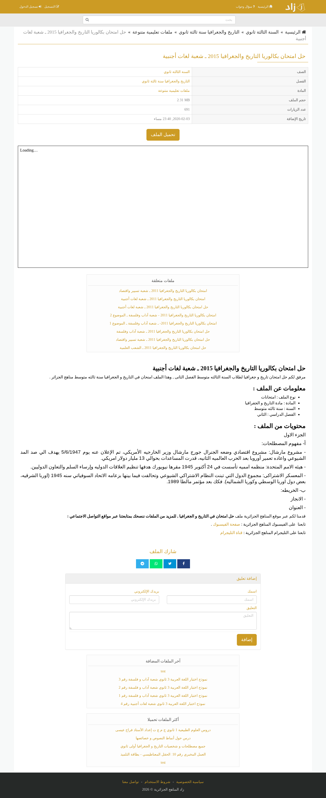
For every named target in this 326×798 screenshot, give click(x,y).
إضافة (246, 639)
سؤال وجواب (244, 6)
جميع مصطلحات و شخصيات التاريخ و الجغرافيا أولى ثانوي (163, 746)
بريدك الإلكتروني (146, 591)
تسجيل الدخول (29, 6)
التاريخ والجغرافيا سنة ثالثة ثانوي (209, 32)
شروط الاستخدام (157, 782)
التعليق (252, 608)
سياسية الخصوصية (190, 782)
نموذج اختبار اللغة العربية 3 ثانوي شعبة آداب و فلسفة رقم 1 (163, 696)
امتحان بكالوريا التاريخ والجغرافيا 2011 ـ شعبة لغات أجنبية (163, 299)
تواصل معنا (130, 782)
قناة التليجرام (231, 532)
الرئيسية (263, 6)
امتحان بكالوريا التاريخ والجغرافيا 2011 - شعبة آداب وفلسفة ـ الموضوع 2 (163, 315)
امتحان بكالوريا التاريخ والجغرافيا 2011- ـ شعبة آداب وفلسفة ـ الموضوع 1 (163, 323)
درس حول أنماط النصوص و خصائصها (163, 738)
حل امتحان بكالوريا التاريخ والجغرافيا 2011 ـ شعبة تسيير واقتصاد (163, 340)
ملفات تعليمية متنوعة (152, 32)
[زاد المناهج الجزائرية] (293, 6)
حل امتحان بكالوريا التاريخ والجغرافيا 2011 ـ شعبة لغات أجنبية (163, 307)
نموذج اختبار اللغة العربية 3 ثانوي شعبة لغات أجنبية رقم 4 (163, 704)
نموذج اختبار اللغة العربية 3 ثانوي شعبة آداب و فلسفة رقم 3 (163, 679)
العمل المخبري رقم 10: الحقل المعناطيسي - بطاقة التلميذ (163, 754)
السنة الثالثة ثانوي (262, 32)
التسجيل (50, 6)
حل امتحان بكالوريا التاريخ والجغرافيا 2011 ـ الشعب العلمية (163, 348)
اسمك (252, 591)
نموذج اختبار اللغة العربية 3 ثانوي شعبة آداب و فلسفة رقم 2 (163, 687)
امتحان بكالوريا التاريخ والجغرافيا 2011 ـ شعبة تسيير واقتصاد (163, 291)
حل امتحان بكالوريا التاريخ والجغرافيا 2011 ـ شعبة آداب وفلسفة (163, 331)
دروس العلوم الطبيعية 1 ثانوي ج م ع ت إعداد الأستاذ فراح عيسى (163, 730)
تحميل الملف (163, 134)
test (163, 671)
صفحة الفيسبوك (226, 524)
